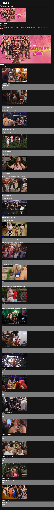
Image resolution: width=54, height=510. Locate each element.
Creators (6, 6)
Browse (1, 6)
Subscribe (1, 28)
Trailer (4, 28)
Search (4, 6)
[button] (0, 5)
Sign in (12, 6)
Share (6, 28)
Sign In (5, 7)
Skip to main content (2, 0)
